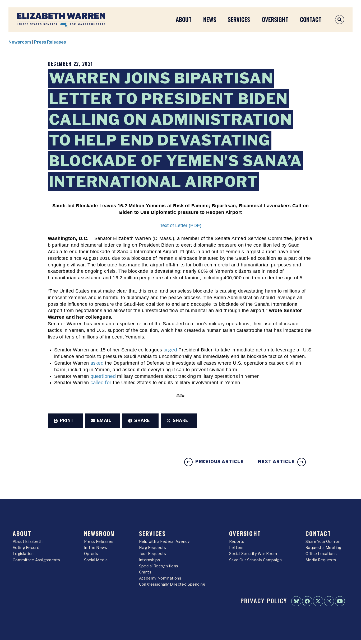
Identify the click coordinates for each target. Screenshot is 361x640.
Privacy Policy (263, 600)
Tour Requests (152, 553)
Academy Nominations (160, 578)
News (209, 19)
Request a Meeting (323, 547)
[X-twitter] (318, 601)
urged (170, 349)
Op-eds (91, 553)
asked (97, 363)
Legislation (23, 553)
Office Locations (321, 553)
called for (101, 382)
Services (239, 19)
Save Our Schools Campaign (255, 560)
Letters (236, 547)
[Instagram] (329, 601)
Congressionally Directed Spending (172, 584)
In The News (95, 547)
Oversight (275, 19)
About (184, 19)
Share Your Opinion (323, 541)
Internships (149, 560)
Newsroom (19, 42)
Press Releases (50, 42)
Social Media (96, 560)
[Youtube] (340, 601)
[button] (65, 420)
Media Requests (321, 560)
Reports (236, 541)
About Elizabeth (28, 541)
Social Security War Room (253, 553)
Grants (145, 572)
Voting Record (26, 547)
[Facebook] (307, 601)
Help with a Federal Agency (164, 541)
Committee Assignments (36, 560)
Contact (310, 19)
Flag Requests (152, 547)
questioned (103, 376)
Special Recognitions (158, 566)
